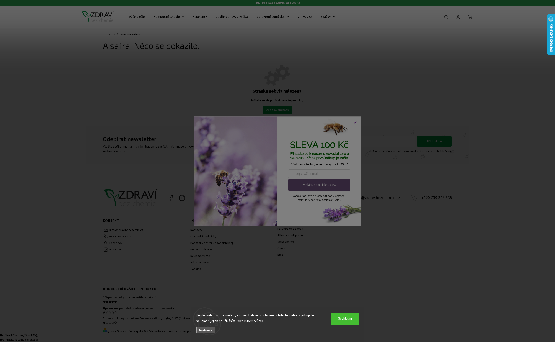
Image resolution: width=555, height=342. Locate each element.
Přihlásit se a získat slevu (319, 185)
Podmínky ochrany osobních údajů (319, 199)
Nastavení (205, 330)
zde (261, 321)
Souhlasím (345, 318)
